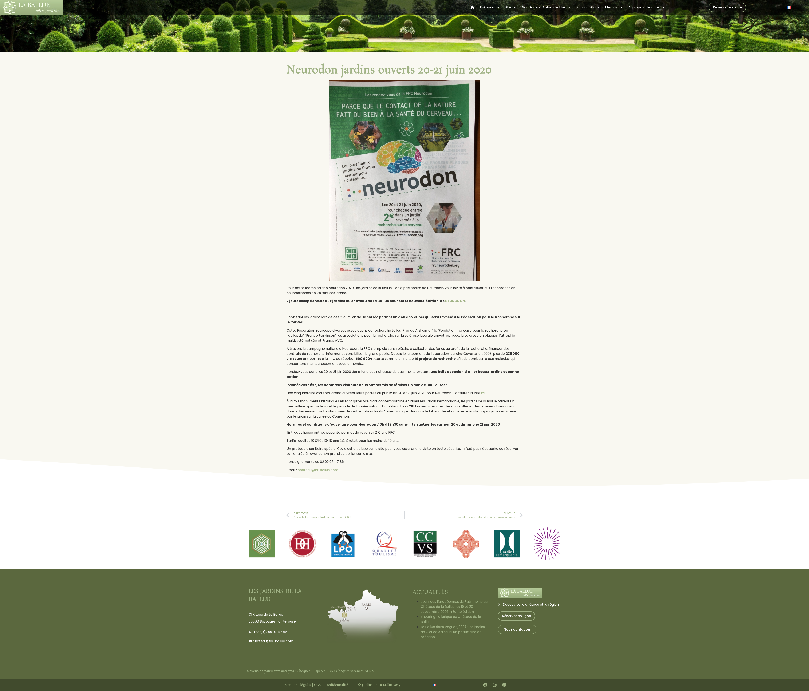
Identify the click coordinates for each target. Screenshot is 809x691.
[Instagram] (494, 685)
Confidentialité (336, 685)
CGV (317, 685)
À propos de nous (644, 7)
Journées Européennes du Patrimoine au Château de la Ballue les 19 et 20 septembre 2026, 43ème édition (454, 606)
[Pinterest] (504, 685)
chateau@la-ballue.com (318, 469)
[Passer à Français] (789, 7)
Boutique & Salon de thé (543, 7)
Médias (611, 7)
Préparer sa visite (495, 7)
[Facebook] (485, 685)
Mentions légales (297, 685)
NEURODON (455, 301)
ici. (483, 393)
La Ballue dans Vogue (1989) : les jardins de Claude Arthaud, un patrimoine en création (453, 631)
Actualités (585, 7)
